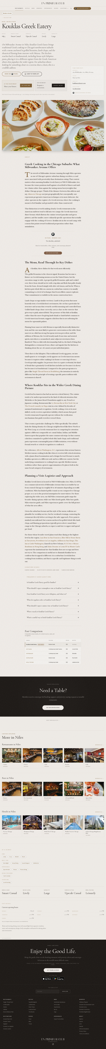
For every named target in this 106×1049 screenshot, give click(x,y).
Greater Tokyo (7, 1021)
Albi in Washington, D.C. (46, 450)
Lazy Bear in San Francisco (50, 538)
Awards (81, 1026)
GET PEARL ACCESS (53, 970)
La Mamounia (32, 1004)
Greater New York (7, 1019)
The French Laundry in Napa (36, 406)
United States (11, 21)
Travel (30, 1024)
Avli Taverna (29, 649)
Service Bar (57, 1004)
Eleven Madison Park (8, 1012)
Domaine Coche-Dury (84, 1009)
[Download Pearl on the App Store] (47, 978)
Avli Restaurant (29, 653)
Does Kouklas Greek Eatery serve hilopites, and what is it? (47, 594)
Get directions (76, 88)
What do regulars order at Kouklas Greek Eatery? (44, 600)
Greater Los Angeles (8, 1026)
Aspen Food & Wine (59, 1019)
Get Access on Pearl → (53, 253)
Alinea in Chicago (35, 194)
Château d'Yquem (83, 1002)
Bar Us (55, 1009)
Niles (3, 21)
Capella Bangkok (33, 1002)
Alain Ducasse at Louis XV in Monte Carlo (64, 547)
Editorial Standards (84, 1029)
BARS (33, 8)
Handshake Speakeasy (59, 1002)
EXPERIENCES (48, 8)
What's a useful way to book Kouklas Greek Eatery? (44, 617)
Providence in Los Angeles (46, 541)
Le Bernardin (6, 1004)
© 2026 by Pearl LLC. (53, 1041)
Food (30, 1019)
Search (81, 1021)
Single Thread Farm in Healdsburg (46, 371)
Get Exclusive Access (53, 707)
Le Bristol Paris (32, 1009)
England (5, 1024)
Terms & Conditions (84, 1034)
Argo (55, 1012)
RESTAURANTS (19, 8)
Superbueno (57, 1007)
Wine (30, 1021)
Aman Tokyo (32, 1007)
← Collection (6, 17)
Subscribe (65, 991)
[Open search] (71, 8)
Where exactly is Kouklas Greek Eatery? (40, 611)
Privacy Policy (82, 1031)
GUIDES (56, 8)
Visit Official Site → (53, 720)
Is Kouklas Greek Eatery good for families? (41, 582)
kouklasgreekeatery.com (79, 83)
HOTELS (27, 8)
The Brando (31, 1012)
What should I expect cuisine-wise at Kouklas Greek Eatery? (47, 606)
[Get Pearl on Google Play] (59, 978)
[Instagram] (53, 1044)
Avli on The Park (30, 662)
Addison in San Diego (65, 541)
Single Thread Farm (8, 1002)
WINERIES (39, 8)
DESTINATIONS (7, 1016)
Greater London (7, 1029)
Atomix (5, 1007)
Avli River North (29, 658)
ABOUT (81, 1016)
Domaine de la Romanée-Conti (86, 1004)
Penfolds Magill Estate (84, 1012)
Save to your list (33, 74)
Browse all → (99, 744)
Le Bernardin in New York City (64, 403)
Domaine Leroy (83, 1007)
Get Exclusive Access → (83, 8)
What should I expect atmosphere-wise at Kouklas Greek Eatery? (49, 588)
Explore (81, 1019)
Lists (80, 1024)
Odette (5, 1009)
